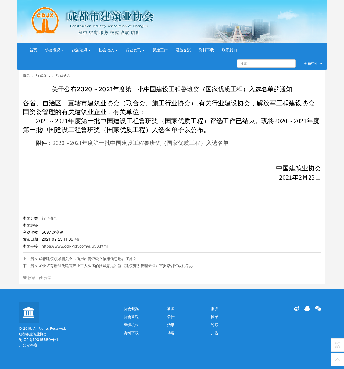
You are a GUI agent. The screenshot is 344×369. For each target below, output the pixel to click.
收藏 (31, 277)
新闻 (171, 308)
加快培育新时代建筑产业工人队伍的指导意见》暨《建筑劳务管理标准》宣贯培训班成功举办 (116, 265)
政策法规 (80, 50)
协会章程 (131, 316)
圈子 (214, 316)
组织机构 (131, 324)
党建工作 (160, 50)
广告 (214, 332)
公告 (171, 316)
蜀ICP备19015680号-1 (38, 339)
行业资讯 (134, 50)
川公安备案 (28, 345)
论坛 (214, 324)
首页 (33, 50)
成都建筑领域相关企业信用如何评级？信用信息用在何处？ (88, 258)
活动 (171, 324)
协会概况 (53, 50)
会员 (311, 63)
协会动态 (107, 50)
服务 (214, 308)
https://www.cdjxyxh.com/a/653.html (75, 246)
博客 (171, 332)
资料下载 (206, 50)
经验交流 (183, 50)
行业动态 (63, 75)
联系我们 (229, 50)
